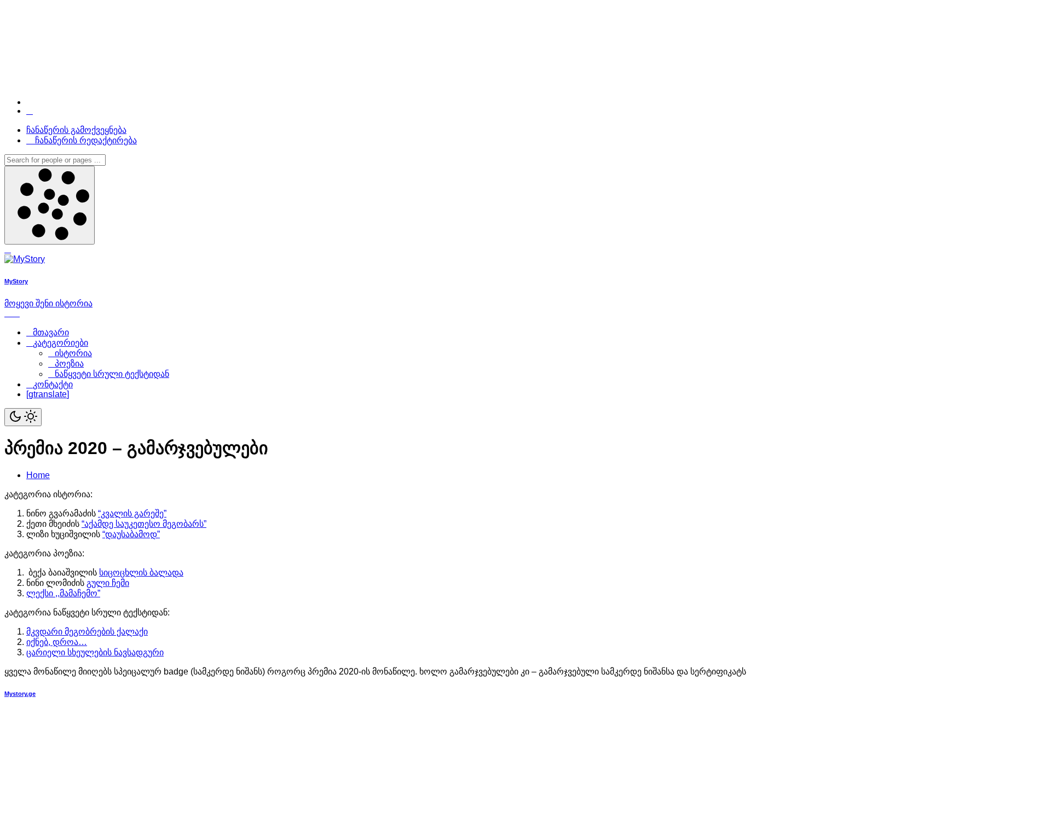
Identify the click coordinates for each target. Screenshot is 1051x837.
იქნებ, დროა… (56, 642)
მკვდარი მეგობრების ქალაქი (87, 631)
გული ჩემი (107, 583)
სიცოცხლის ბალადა (141, 572)
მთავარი (51, 332)
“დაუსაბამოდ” (131, 534)
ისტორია (73, 353)
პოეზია (69, 363)
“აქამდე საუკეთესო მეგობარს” (144, 523)
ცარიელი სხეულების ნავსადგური (95, 652)
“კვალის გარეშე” (132, 513)
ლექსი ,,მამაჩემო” (63, 593)
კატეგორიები (60, 342)
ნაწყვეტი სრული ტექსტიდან (112, 374)
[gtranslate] (47, 394)
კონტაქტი (53, 384)
